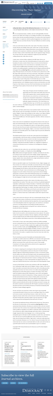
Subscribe (32, 3)
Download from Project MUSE (37, 22)
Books (19, 3)
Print (28, 22)
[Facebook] (38, 3)
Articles (38, 393)
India (6, 44)
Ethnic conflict (5, 29)
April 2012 (4, 22)
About (29, 393)
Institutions (5, 30)
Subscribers (48, 3)
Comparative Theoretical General (5, 37)
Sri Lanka (6, 45)
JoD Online (28, 3)
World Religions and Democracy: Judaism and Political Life (9, 347)
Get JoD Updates (22, 383)
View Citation (48, 22)
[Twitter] (40, 3)
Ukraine (4, 46)
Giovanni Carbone (24, 352)
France (4, 44)
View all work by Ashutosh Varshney (9, 99)
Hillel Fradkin (7, 353)
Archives (13, 383)
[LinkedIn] (42, 3)
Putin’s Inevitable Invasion (41, 346)
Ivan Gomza (40, 350)
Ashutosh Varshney (26, 14)
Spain (4, 45)
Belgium (4, 43)
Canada (7, 43)
